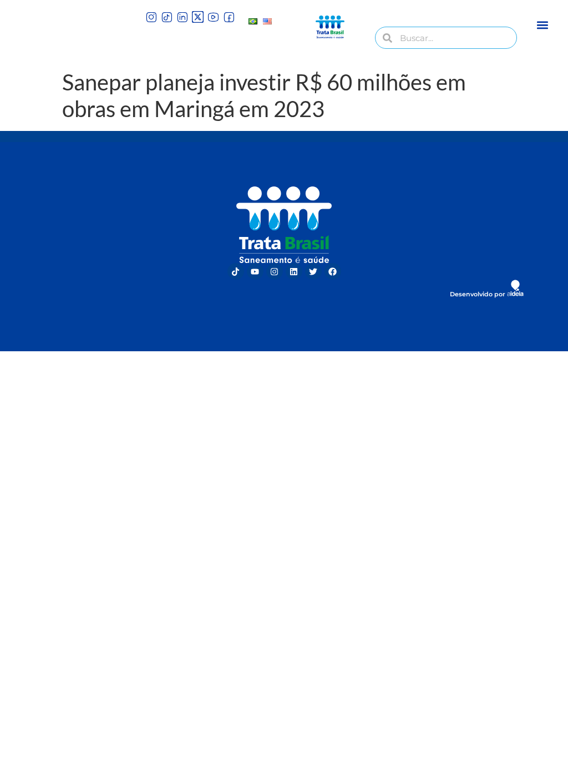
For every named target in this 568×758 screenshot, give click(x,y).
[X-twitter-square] (198, 17)
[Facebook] (332, 271)
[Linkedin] (294, 271)
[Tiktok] (235, 271)
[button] (543, 25)
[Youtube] (255, 271)
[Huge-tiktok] (167, 17)
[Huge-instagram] (151, 17)
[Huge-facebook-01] (229, 17)
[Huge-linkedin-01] (182, 17)
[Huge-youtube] (213, 17)
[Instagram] (274, 271)
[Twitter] (313, 271)
